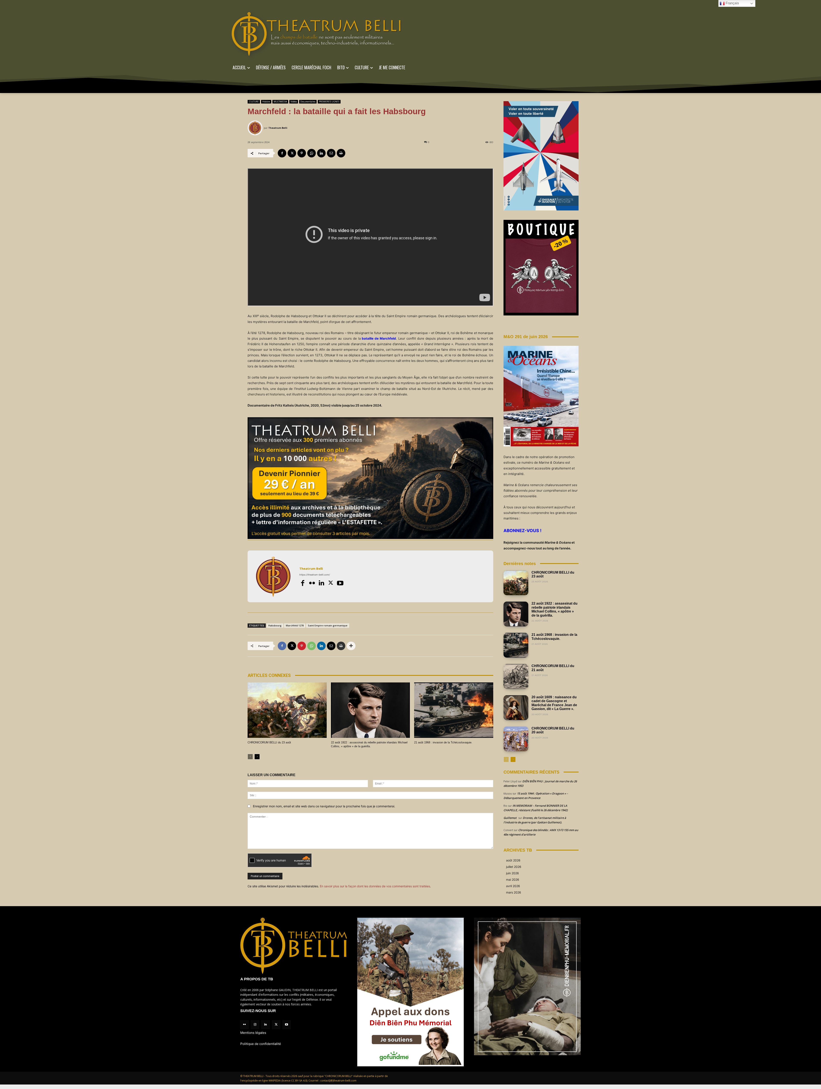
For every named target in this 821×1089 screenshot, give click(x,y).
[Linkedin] (321, 153)
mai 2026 (512, 879)
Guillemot (510, 818)
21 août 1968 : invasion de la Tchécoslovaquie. (443, 742)
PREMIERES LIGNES (329, 101)
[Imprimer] (341, 153)
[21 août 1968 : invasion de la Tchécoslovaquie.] (453, 710)
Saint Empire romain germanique (327, 625)
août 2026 (513, 860)
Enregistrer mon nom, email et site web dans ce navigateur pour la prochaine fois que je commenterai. (324, 806)
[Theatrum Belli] (256, 127)
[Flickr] (312, 583)
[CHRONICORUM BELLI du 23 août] (287, 710)
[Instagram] (255, 1024)
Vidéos (294, 101)
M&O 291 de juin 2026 (526, 336)
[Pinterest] (301, 153)
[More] (351, 646)
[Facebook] (282, 153)
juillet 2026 (513, 867)
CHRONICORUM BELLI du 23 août (269, 742)
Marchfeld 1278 (295, 625)
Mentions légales (253, 1033)
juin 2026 (512, 873)
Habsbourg (275, 625)
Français (732, 3)
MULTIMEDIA (280, 101)
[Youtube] (340, 583)
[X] (292, 153)
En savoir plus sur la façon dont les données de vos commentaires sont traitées (375, 886)
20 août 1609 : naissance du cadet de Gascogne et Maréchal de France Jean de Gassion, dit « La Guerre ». (554, 703)
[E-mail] (331, 153)
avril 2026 (513, 886)
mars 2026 (513, 892)
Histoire (266, 101)
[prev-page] (250, 756)
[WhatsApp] (311, 153)
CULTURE (254, 101)
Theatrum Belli (277, 127)
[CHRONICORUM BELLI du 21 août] (516, 676)
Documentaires (307, 101)
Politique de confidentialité (260, 1044)
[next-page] (257, 756)
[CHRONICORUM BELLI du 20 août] (516, 738)
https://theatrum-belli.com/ (314, 574)
